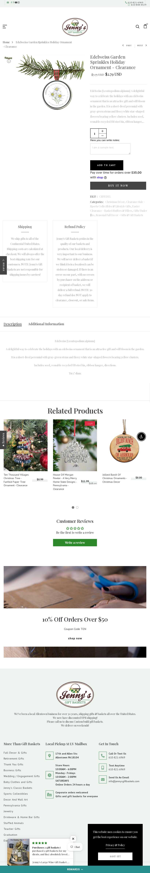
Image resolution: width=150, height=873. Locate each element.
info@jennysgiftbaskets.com (124, 781)
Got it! (115, 856)
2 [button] (77, 508)
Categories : (97, 202)
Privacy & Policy (115, 845)
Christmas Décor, (115, 202)
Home (6, 42)
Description (13, 324)
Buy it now (118, 185)
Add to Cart (106, 165)
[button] (75, 869)
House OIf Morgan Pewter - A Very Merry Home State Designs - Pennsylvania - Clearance (65, 482)
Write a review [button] (75, 542)
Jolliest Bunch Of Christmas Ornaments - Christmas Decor (114, 478)
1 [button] (73, 508)
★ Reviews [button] (3, 440)
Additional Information (46, 324)
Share (3, 267)
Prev (129, 45)
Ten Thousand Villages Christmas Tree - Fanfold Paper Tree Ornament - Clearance (16, 480)
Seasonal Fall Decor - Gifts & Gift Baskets (119, 215)
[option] (8, 60)
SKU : (94, 196)
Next (140, 45)
